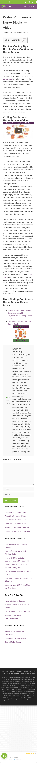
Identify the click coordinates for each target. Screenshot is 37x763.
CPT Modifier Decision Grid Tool (17, 612)
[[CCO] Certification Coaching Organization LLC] (6, 6)
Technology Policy (19, 673)
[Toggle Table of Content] (23, 40)
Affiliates (11, 671)
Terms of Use (27, 671)
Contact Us (9, 673)
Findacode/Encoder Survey (15, 638)
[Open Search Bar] (25, 6)
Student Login (19, 671)
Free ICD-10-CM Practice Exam (17, 531)
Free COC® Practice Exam (15, 512)
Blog (6, 671)
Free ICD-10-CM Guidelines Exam (18, 527)
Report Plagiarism (30, 673)
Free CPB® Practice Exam (15, 516)
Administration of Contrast (15, 601)
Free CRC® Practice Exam (15, 524)
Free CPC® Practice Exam (15, 520)
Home (2, 671)
